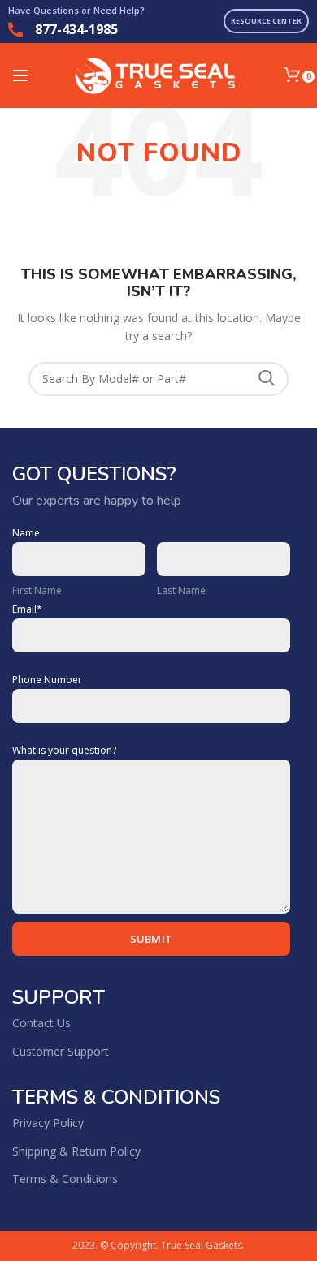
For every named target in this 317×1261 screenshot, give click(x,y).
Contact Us (41, 1023)
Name (26, 533)
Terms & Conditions (65, 1178)
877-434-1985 (76, 29)
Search (266, 379)
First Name (37, 590)
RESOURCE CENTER (266, 20)
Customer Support (60, 1051)
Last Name (181, 590)
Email (27, 609)
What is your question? (64, 750)
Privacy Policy (48, 1122)
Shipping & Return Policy (76, 1151)
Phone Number (47, 680)
